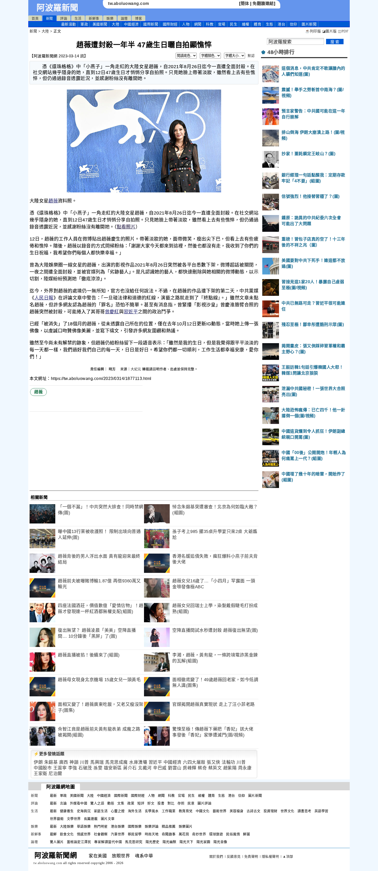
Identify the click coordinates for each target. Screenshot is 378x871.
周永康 (245, 768)
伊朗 (38, 762)
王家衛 (40, 773)
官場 (222, 24)
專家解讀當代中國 (108, 842)
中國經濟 (131, 24)
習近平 (131, 311)
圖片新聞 (255, 795)
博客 (138, 18)
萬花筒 (184, 834)
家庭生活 (101, 811)
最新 (68, 24)
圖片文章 (108, 819)
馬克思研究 (133, 842)
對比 (170, 803)
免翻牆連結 (263, 3)
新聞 (49, 18)
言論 (63, 803)
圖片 (309, 24)
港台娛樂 (118, 826)
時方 (113, 369)
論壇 (124, 18)
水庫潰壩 (138, 762)
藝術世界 (220, 811)
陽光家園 (203, 842)
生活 (78, 18)
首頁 (35, 18)
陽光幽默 (169, 842)
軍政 (84, 24)
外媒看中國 (78, 803)
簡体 (245, 3)
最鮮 (53, 834)
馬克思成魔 (116, 762)
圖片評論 (204, 803)
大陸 (115, 24)
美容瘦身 (237, 811)
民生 (233, 24)
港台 (281, 24)
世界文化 (287, 811)
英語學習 (321, 811)
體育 (257, 24)
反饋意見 (234, 856)
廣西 (63, 762)
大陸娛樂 (67, 826)
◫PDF (343, 31)
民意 (190, 803)
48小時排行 (280, 52)
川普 (84, 762)
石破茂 (85, 768)
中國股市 (43, 768)
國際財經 (170, 24)
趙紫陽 (230, 768)
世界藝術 (57, 819)
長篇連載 (91, 819)
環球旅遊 (216, 834)
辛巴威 (160, 768)
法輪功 (228, 762)
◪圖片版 (329, 31)
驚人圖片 (57, 842)
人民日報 (43, 297)
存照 (180, 803)
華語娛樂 (84, 826)
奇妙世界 (199, 834)
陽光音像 (220, 842)
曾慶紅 (112, 311)
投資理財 (270, 811)
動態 (110, 803)
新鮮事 (94, 18)
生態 (269, 24)
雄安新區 (113, 768)
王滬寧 (60, 768)
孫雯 (97, 768)
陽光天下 (186, 842)
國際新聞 (150, 24)
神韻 (73, 762)
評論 (63, 18)
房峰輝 (189, 768)
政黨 (130, 803)
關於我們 (216, 856)
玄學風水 (152, 811)
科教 (209, 24)
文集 (120, 803)
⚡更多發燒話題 (49, 754)
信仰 (293, 24)
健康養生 (67, 811)
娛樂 (109, 18)
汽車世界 (118, 834)
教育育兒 (186, 811)
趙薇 (53, 200)
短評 (140, 803)
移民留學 (135, 834)
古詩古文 (253, 811)
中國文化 (203, 811)
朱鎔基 (51, 762)
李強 (72, 768)
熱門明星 (101, 826)
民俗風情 (233, 834)
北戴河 (145, 768)
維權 (245, 24)
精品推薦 (169, 826)
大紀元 (136, 369)
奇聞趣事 (169, 834)
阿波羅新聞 (57, 7)
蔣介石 (130, 768)
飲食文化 (67, 834)
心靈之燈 (118, 811)
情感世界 (84, 834)
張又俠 (213, 762)
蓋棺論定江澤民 (79, 842)
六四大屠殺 (194, 762)
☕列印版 (313, 31)
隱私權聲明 (270, 856)
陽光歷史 (152, 842)
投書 (160, 803)
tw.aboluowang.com (128, 3)
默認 (251, 56)
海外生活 (135, 811)
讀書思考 (304, 811)
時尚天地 (152, 834)
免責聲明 (251, 856)
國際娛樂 (135, 826)
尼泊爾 (55, 773)
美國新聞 (100, 24)
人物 (186, 24)
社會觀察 (101, 834)
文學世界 (74, 819)
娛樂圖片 (186, 826)
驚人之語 (97, 803)
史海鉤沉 (84, 811)
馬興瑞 (97, 762)
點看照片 (126, 226)
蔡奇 (202, 768)
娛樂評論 (152, 826)
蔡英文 (215, 768)
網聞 (198, 24)
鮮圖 (246, 834)
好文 (150, 803)
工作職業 (169, 811)
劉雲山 (175, 768)
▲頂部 (288, 856)
